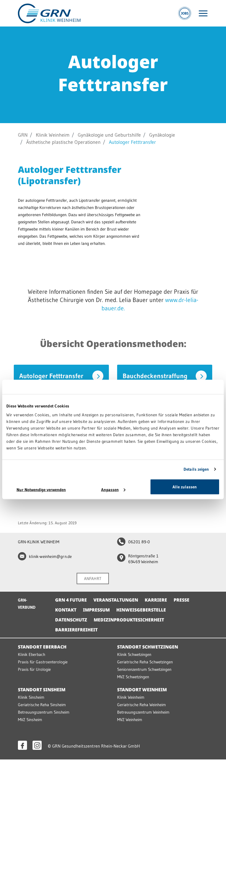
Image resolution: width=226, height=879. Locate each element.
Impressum (96, 610)
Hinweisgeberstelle (141, 610)
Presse (181, 600)
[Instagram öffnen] (37, 745)
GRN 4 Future (71, 600)
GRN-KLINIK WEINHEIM (38, 541)
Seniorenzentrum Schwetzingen (144, 669)
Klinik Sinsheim (31, 697)
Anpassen (110, 489)
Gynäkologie (162, 135)
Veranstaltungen (115, 600)
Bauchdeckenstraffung (155, 376)
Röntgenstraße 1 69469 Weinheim (143, 558)
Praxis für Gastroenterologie (43, 661)
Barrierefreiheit (76, 630)
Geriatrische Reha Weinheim (141, 704)
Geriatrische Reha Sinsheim (42, 704)
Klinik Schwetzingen (134, 654)
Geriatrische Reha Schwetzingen (145, 661)
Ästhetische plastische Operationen (63, 142)
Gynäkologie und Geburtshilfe (109, 135)
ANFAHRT (92, 578)
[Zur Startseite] (49, 12)
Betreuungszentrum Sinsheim (43, 712)
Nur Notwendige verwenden (41, 489)
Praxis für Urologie (34, 669)
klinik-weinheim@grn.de (50, 556)
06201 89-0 (139, 541)
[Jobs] (184, 13)
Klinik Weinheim (52, 135)
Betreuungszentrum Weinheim (143, 712)
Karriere (156, 600)
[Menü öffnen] (203, 13)
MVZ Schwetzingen (133, 676)
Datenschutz (71, 620)
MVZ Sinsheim (30, 719)
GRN (23, 135)
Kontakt (65, 610)
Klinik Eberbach (31, 654)
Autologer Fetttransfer (51, 376)
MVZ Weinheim (129, 719)
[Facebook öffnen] (22, 745)
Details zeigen (196, 469)
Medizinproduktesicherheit (129, 620)
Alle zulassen (185, 486)
